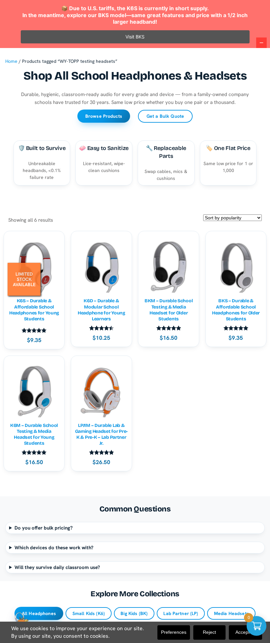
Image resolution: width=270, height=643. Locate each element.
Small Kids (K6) (88, 613)
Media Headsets (231, 613)
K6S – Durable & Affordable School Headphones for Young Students (34, 310)
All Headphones (39, 613)
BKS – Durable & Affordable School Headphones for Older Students (236, 310)
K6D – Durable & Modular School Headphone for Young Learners (101, 310)
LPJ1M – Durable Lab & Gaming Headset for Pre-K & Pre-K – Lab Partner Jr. (101, 434)
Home (11, 61)
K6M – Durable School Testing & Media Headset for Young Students (34, 434)
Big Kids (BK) (134, 613)
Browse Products (103, 116)
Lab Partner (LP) (180, 613)
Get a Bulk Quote (165, 116)
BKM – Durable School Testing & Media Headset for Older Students (169, 310)
